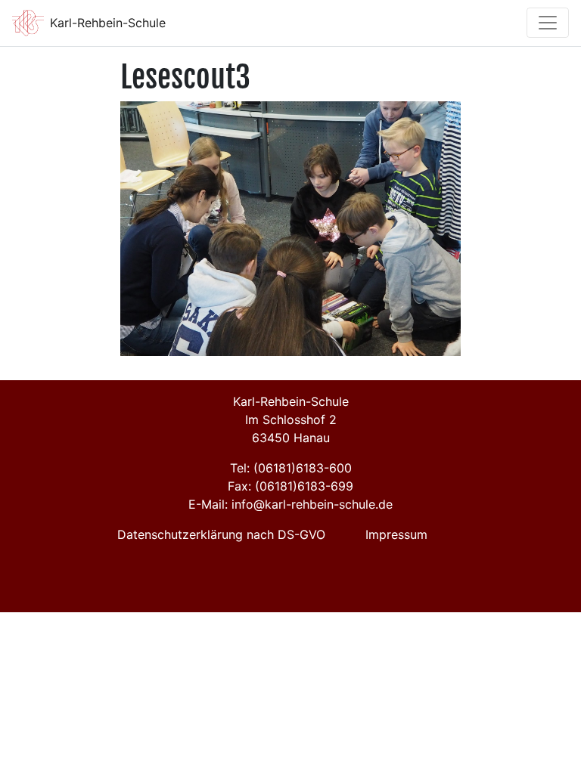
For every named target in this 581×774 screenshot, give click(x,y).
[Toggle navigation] (548, 23)
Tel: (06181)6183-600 (291, 467)
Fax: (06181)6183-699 (290, 486)
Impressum (396, 534)
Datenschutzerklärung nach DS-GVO (221, 534)
